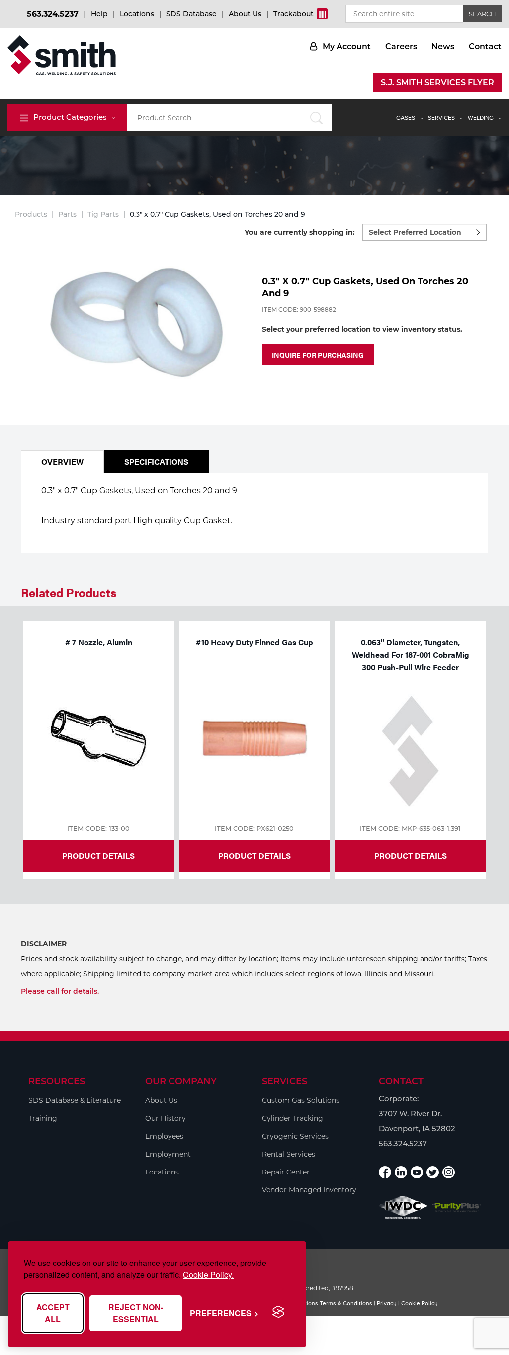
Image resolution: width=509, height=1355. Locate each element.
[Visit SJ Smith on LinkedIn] (401, 1172)
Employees (164, 1136)
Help (99, 13)
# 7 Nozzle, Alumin (98, 642)
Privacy (387, 1303)
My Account (347, 46)
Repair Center (286, 1172)
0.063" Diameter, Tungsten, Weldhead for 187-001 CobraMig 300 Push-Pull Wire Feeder (410, 654)
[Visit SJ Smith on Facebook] (385, 1172)
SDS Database (191, 13)
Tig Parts (103, 214)
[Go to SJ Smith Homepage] (61, 55)
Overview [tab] (62, 461)
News (442, 46)
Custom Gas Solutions (300, 1100)
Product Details (98, 855)
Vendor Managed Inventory (309, 1189)
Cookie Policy (419, 1303)
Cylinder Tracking (292, 1118)
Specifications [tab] (156, 461)
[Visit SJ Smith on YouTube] (417, 1172)
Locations (137, 13)
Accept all (53, 1313)
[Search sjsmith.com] (316, 117)
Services (441, 117)
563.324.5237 (53, 14)
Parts (67, 214)
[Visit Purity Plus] (456, 1207)
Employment (168, 1154)
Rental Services (288, 1154)
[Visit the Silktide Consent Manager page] (278, 1312)
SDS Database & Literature (74, 1100)
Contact (485, 46)
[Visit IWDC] (403, 1207)
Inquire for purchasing (318, 355)
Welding (481, 117)
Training (42, 1118)
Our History (165, 1118)
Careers (401, 46)
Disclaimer (44, 943)
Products (31, 214)
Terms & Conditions (346, 1303)
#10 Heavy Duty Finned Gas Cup (254, 642)
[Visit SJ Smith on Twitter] (432, 1172)
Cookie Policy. (208, 1274)
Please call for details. (60, 991)
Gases (405, 117)
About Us (245, 13)
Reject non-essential (135, 1313)
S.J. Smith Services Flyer (437, 82)
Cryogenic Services (295, 1136)
